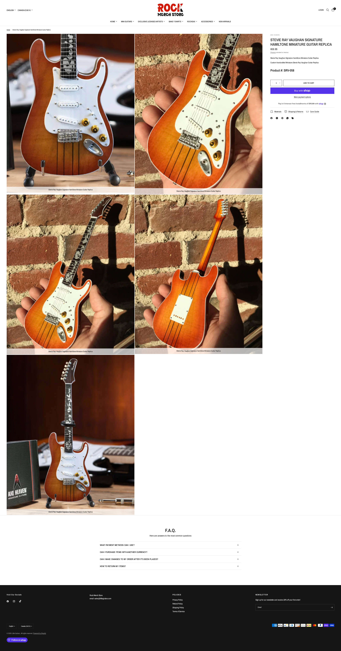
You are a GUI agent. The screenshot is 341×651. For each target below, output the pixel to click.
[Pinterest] (283, 118)
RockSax (191, 21)
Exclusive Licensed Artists (150, 21)
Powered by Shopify (39, 633)
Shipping (272, 52)
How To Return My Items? (113, 566)
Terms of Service (178, 611)
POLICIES (176, 595)
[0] (332, 10)
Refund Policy (177, 603)
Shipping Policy (178, 607)
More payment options (302, 97)
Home (112, 21)
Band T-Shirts (175, 21)
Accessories (207, 21)
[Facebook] (272, 118)
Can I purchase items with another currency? (123, 552)
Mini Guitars (126, 21)
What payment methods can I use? (117, 545)
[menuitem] (113, 22)
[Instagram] (16, 601)
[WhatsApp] (288, 118)
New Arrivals (225, 21)
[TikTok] (22, 601)
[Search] (327, 10)
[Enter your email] (331, 607)
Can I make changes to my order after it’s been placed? (129, 559)
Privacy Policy (177, 599)
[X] (277, 118)
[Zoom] (128, 39)
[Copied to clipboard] (293, 118)
